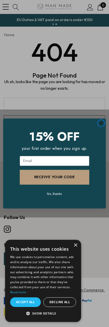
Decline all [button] (59, 302)
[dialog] (43, 281)
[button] (43, 313)
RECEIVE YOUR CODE (54, 177)
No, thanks (54, 193)
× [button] (75, 245)
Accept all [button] (25, 302)
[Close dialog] (101, 123)
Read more (18, 292)
